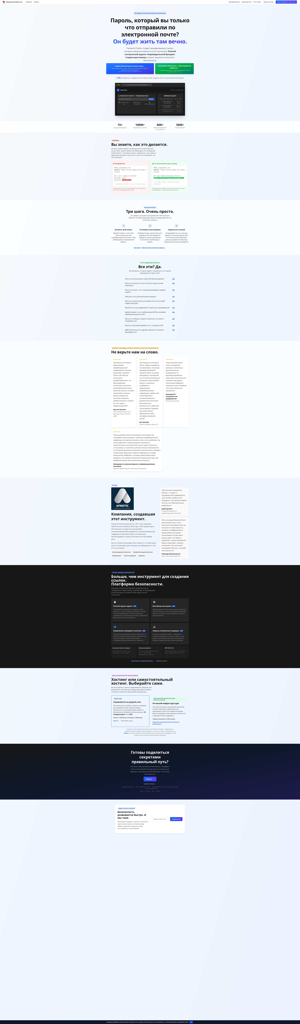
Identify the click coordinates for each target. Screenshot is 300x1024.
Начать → (116, 721)
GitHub (126, 733)
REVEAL (151, 99)
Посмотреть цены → (127, 721)
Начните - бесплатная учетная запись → (150, 248)
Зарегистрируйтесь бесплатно (286, 2)
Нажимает (29, 2)
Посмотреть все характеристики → (142, 661)
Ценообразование (234, 2)
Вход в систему (268, 2)
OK (191, 1022)
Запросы (36, 2)
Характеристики (246, 2)
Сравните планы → (162, 661)
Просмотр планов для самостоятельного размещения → (166, 723)
